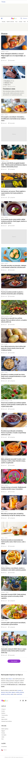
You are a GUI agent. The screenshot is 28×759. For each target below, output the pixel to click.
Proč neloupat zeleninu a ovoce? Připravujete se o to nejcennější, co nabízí (14, 47)
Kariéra (2, 717)
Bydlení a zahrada (4, 316)
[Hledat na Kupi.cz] (21, 18)
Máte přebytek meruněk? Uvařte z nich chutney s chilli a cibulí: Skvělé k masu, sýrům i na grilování (14, 452)
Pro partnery (4, 746)
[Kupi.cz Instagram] (23, 700)
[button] (14, 661)
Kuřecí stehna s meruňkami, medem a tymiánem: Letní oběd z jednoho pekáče (14, 560)
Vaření (2, 114)
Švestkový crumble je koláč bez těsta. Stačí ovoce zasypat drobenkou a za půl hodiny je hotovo (14, 367)
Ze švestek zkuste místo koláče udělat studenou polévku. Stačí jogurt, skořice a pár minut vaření (14, 212)
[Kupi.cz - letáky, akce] (14, 19)
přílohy (8, 694)
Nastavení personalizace (6, 721)
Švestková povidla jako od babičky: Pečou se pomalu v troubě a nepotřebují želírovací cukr (14, 424)
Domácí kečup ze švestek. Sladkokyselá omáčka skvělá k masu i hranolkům (14, 479)
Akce (2, 739)
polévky (22, 692)
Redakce (3, 713)
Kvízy (2, 344)
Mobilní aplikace (4, 728)
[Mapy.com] (26, 700)
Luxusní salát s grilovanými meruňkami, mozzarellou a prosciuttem (14, 615)
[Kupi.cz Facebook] (20, 700)
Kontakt (3, 711)
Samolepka (3, 734)
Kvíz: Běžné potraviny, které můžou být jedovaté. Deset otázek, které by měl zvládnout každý (14, 339)
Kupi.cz (20, 675)
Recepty (3, 1)
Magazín (3, 730)
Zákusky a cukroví (11, 86)
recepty (19, 690)
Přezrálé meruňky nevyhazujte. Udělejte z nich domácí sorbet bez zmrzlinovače (14, 258)
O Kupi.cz (3, 709)
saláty (11, 694)
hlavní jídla (8, 692)
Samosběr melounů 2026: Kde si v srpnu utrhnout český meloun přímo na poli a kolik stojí (14, 642)
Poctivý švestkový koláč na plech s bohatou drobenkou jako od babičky (14, 284)
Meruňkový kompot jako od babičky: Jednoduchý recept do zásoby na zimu (14, 506)
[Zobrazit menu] (1, 18)
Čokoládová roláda (14, 81)
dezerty (3, 692)
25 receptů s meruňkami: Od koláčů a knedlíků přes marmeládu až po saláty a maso (14, 110)
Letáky (2, 736)
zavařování (19, 694)
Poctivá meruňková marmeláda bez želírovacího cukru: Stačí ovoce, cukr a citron (14, 533)
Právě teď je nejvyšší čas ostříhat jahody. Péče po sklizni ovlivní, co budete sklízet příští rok (14, 311)
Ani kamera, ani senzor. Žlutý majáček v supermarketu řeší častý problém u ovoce (14, 184)
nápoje (13, 692)
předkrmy (3, 694)
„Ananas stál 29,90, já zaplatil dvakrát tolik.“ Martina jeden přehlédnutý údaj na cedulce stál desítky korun (14, 156)
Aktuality (3, 592)
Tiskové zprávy (4, 715)
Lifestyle (3, 51)
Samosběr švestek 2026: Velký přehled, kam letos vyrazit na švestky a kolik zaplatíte (14, 587)
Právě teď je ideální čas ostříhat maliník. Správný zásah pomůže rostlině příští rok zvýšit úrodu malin (14, 396)
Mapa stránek (4, 719)
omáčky (17, 692)
